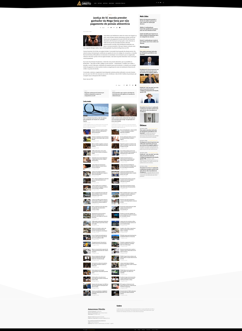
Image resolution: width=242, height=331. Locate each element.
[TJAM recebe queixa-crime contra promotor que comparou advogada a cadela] (87, 153)
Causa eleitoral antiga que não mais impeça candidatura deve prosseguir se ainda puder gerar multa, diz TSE (128, 152)
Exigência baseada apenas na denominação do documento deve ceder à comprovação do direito (127, 159)
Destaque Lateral (144, 128)
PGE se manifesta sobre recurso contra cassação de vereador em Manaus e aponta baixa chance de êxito (128, 194)
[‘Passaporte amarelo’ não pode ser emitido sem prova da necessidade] (87, 244)
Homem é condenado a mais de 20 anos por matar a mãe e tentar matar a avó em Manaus (100, 138)
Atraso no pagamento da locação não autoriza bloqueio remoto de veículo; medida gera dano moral (99, 194)
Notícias (110, 14)
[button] (163, 2)
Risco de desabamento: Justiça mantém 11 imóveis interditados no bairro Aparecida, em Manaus (128, 131)
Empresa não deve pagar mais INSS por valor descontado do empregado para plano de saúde (100, 285)
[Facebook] (157, 2)
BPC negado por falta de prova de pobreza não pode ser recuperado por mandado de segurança (128, 285)
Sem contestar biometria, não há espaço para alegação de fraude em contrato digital (95, 119)
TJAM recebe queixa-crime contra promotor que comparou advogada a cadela (99, 152)
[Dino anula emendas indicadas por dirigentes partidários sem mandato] (149, 60)
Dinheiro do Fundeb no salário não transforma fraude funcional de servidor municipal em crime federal (99, 229)
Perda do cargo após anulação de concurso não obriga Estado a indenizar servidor (128, 201)
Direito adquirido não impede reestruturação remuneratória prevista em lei (100, 271)
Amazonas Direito (91, 329)
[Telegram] (119, 27)
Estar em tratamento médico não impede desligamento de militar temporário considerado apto (98, 257)
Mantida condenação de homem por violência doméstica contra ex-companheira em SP (94, 94)
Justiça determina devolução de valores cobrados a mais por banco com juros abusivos (99, 166)
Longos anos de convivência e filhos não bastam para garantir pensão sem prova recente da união (128, 222)
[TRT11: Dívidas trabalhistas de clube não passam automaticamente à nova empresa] (87, 180)
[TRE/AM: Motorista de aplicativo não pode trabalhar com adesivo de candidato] (115, 272)
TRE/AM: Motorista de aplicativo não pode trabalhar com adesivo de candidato (127, 271)
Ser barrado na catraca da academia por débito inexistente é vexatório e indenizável (99, 264)
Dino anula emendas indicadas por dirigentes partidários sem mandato (148, 53)
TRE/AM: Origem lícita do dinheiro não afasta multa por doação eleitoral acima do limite (128, 257)
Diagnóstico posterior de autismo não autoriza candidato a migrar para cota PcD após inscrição (128, 145)
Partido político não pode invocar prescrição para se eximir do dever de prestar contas (100, 278)
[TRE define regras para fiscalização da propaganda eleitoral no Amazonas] (115, 237)
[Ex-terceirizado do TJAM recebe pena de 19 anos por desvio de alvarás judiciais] (115, 293)
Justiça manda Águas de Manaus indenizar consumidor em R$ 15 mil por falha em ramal (128, 264)
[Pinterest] (114, 27)
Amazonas (85, 115)
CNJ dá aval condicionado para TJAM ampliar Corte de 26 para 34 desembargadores (128, 208)
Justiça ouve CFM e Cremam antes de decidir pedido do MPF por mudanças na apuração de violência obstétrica (100, 201)
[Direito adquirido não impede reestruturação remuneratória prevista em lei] (87, 272)
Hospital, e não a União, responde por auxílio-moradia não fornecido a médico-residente (128, 229)
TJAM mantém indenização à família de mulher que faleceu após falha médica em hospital (100, 222)
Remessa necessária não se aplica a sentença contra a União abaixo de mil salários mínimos (128, 250)
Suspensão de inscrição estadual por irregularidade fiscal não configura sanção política (99, 159)
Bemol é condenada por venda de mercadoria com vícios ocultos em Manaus (149, 42)
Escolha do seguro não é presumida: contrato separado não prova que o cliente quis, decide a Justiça (127, 278)
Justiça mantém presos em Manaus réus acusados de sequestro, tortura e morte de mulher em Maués (100, 187)
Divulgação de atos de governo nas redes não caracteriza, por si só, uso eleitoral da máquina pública (149, 71)
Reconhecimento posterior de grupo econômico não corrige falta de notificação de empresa (127, 180)
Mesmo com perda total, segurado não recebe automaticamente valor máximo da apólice (100, 250)
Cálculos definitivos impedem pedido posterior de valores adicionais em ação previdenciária (99, 131)
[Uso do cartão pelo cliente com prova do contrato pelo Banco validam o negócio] (115, 139)
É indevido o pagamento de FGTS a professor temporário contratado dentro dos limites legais (127, 243)
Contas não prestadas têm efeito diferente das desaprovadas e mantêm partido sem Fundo (128, 173)
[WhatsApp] (117, 27)
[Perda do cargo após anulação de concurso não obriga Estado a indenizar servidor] (115, 201)
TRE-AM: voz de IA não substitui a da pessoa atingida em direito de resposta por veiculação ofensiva (128, 215)
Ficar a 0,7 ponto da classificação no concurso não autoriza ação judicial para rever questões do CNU (99, 236)
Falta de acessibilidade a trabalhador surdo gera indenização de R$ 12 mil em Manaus (99, 292)
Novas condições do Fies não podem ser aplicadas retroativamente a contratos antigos (99, 208)
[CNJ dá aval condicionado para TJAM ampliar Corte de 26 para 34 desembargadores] (115, 208)
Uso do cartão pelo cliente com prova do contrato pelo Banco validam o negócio (128, 138)
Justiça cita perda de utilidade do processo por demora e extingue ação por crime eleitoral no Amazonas (128, 166)
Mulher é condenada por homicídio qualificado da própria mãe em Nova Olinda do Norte (149, 29)
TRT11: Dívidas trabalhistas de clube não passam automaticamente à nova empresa (100, 180)
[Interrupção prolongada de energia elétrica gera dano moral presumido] (115, 187)
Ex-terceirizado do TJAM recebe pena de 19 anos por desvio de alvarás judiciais (128, 292)
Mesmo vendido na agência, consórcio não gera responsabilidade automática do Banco (100, 145)
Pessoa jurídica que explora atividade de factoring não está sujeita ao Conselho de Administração (123, 94)
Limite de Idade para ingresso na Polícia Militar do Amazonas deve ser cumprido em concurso (149, 35)
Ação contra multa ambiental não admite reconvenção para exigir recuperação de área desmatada (123, 119)
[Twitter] (161, 2)
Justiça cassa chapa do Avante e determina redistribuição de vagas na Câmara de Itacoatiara (99, 173)
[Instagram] (159, 2)
